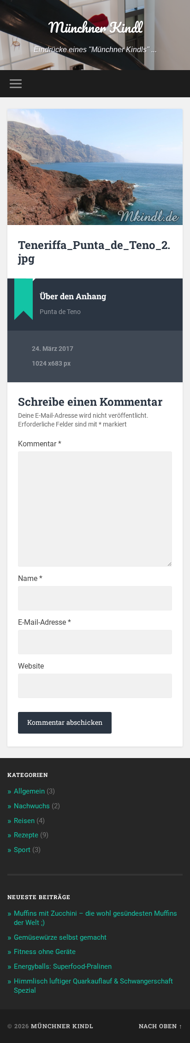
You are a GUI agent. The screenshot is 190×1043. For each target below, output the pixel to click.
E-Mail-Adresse (44, 622)
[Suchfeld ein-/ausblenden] (174, 83)
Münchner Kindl (95, 27)
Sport (22, 850)
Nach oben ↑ (161, 1026)
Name (30, 578)
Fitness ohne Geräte (45, 952)
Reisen (24, 821)
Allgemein (29, 791)
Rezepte (26, 835)
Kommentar (39, 444)
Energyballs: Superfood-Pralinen (63, 966)
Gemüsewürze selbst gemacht (60, 937)
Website (31, 666)
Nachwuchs (32, 806)
